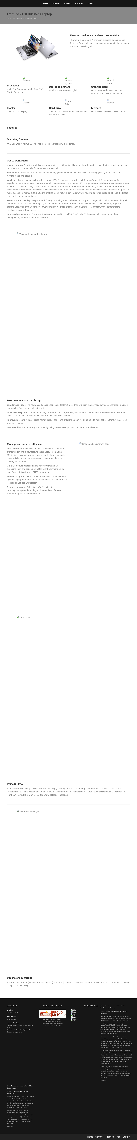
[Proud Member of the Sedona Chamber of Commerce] (52, 1017)
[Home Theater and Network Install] (73, 1010)
